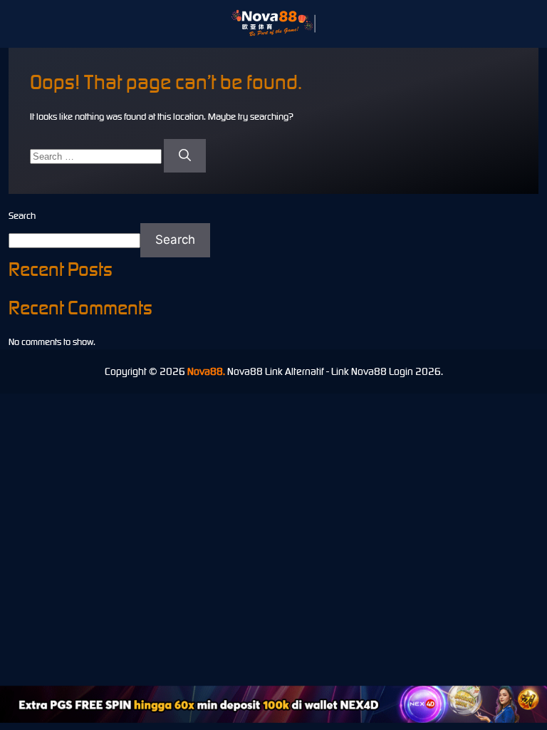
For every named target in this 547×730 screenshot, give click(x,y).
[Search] (185, 156)
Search (22, 216)
